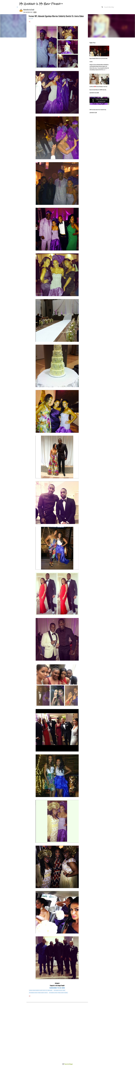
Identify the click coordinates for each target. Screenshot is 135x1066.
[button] (29, 22)
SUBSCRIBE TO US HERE (57, 987)
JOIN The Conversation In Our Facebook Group (98, 109)
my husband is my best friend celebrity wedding (58, 992)
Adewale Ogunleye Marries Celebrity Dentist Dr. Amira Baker (40, 990)
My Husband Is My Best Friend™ (41, 3)
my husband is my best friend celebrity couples (38, 992)
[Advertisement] (57, 1019)
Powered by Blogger (68, 1064)
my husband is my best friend (59, 990)
